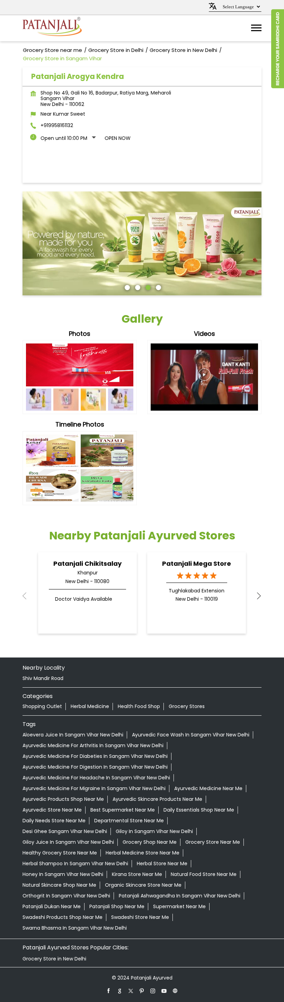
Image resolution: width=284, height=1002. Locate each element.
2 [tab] (137, 286)
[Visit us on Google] (120, 990)
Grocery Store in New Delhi (54, 958)
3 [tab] (147, 286)
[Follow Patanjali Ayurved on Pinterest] (142, 990)
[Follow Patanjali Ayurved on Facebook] (109, 990)
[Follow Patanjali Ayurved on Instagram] (153, 990)
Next (255, 596)
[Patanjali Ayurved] (52, 28)
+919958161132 (57, 125)
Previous (28, 596)
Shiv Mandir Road (43, 678)
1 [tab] (126, 286)
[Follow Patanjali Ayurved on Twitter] (131, 990)
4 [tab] (157, 286)
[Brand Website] (175, 990)
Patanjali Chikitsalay (87, 563)
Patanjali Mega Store (196, 563)
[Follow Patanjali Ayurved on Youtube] (164, 990)
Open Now (118, 138)
